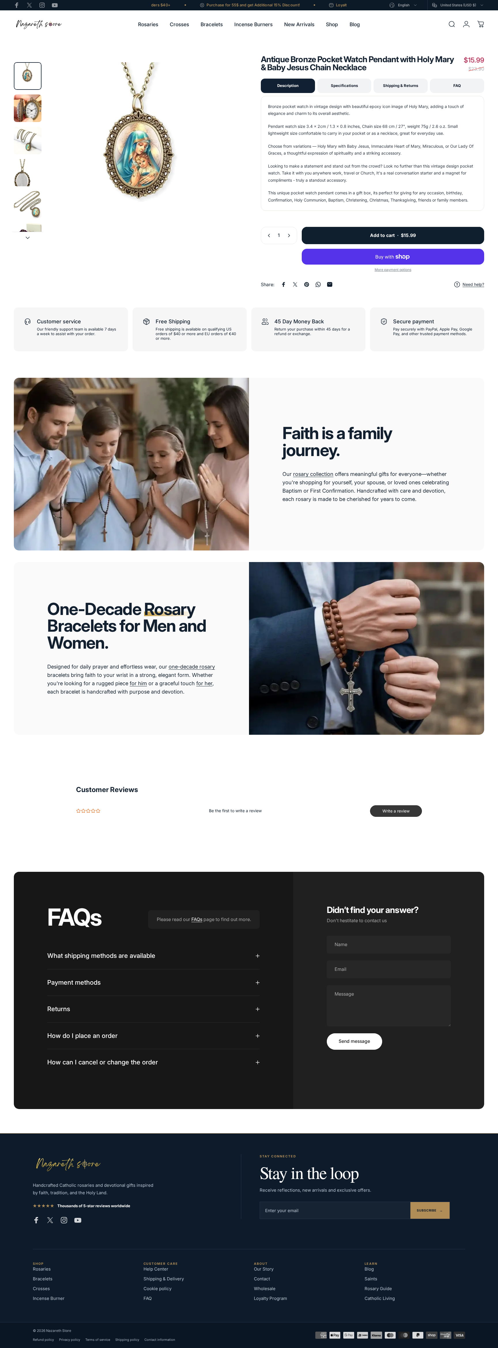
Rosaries (42, 1269)
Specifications (344, 85)
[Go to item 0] (28, 76)
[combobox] (403, 5)
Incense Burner (49, 1298)
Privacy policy (69, 1340)
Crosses (41, 1288)
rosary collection (313, 474)
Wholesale (265, 1288)
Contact (262, 1278)
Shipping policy (127, 1340)
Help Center (156, 1269)
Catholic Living (380, 1298)
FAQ (457, 85)
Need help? (473, 284)
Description (288, 85)
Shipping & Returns (400, 85)
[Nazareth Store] (67, 1164)
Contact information (159, 1340)
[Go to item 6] (28, 237)
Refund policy (43, 1340)
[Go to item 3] (28, 140)
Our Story (263, 1269)
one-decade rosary (192, 666)
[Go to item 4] (28, 173)
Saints (371, 1278)
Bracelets (42, 1278)
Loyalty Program (270, 1298)
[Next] (222, 170)
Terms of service (97, 1340)
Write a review (396, 810)
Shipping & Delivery (164, 1278)
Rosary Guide (378, 1288)
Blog (369, 1269)
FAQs (196, 919)
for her (204, 683)
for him (138, 683)
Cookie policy (157, 1288)
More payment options (393, 269)
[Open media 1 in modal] (141, 157)
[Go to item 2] (28, 108)
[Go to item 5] (28, 205)
